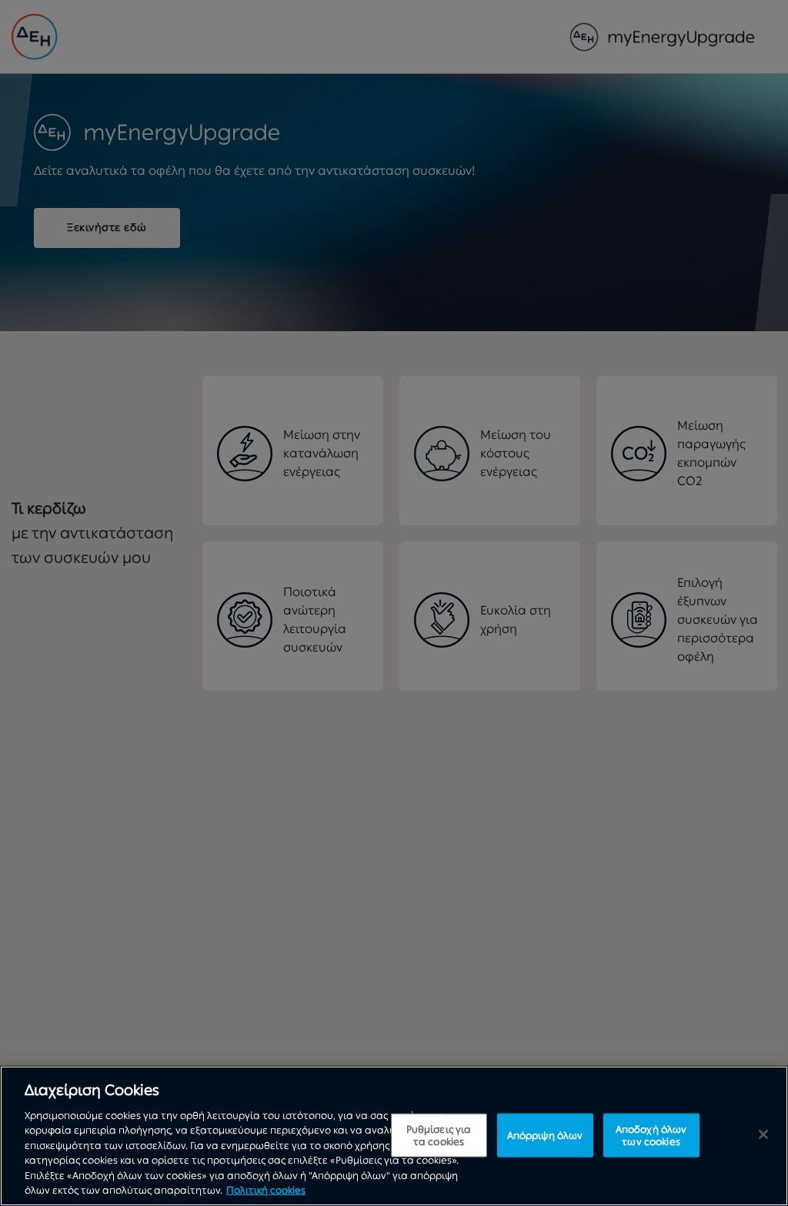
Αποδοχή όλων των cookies (651, 1135)
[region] (394, 1136)
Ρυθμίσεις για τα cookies (439, 1135)
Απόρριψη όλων (545, 1135)
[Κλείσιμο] (763, 1134)
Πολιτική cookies (266, 1190)
